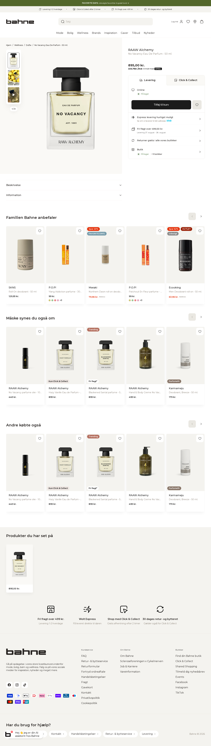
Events (179, 676)
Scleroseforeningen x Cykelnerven (141, 661)
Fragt (84, 682)
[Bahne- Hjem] (31, 21)
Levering (149, 80)
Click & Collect (188, 80)
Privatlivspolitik (90, 697)
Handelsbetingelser (93, 676)
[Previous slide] (13, 53)
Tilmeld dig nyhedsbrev (190, 671)
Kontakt (86, 692)
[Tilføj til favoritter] (197, 104)
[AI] (160, 279)
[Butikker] (195, 22)
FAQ (84, 655)
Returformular (90, 666)
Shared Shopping (186, 666)
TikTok (179, 692)
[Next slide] (13, 100)
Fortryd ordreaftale (93, 671)
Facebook (181, 682)
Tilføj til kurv (161, 104)
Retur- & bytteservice (94, 661)
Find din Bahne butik (188, 655)
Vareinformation (130, 671)
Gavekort (87, 687)
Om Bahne (127, 655)
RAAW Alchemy (141, 50)
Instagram (181, 687)
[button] (166, 120)
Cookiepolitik (89, 703)
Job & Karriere (128, 666)
